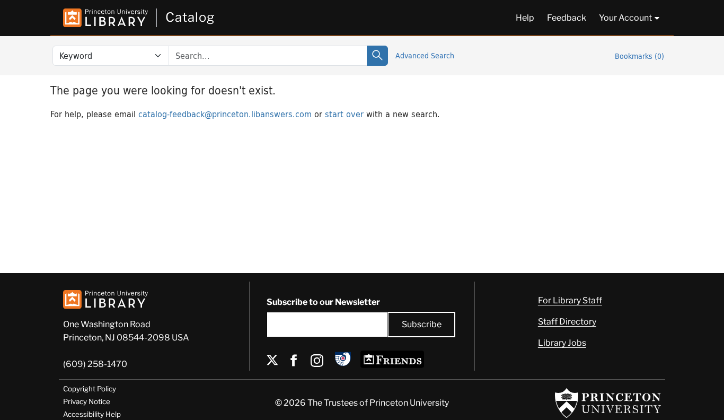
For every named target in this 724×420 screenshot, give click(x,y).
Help (525, 18)
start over (344, 113)
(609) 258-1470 (95, 364)
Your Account (625, 18)
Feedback (566, 18)
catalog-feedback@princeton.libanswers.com (225, 113)
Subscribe (422, 324)
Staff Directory (567, 322)
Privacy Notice (86, 401)
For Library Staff (570, 300)
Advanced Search (424, 55)
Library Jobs (562, 343)
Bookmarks (639, 56)
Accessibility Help (92, 414)
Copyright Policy (89, 388)
